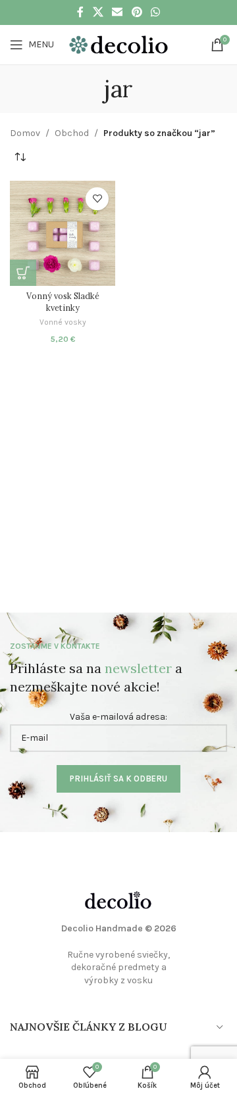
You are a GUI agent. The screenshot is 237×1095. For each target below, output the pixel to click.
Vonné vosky (63, 322)
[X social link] (97, 12)
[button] (23, 273)
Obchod (72, 133)
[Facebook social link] (80, 12)
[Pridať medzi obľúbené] (97, 198)
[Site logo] (118, 43)
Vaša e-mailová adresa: (118, 716)
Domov (25, 133)
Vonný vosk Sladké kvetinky (62, 302)
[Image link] (118, 899)
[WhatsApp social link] (155, 12)
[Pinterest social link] (136, 12)
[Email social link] (117, 12)
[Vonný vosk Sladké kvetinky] (62, 233)
